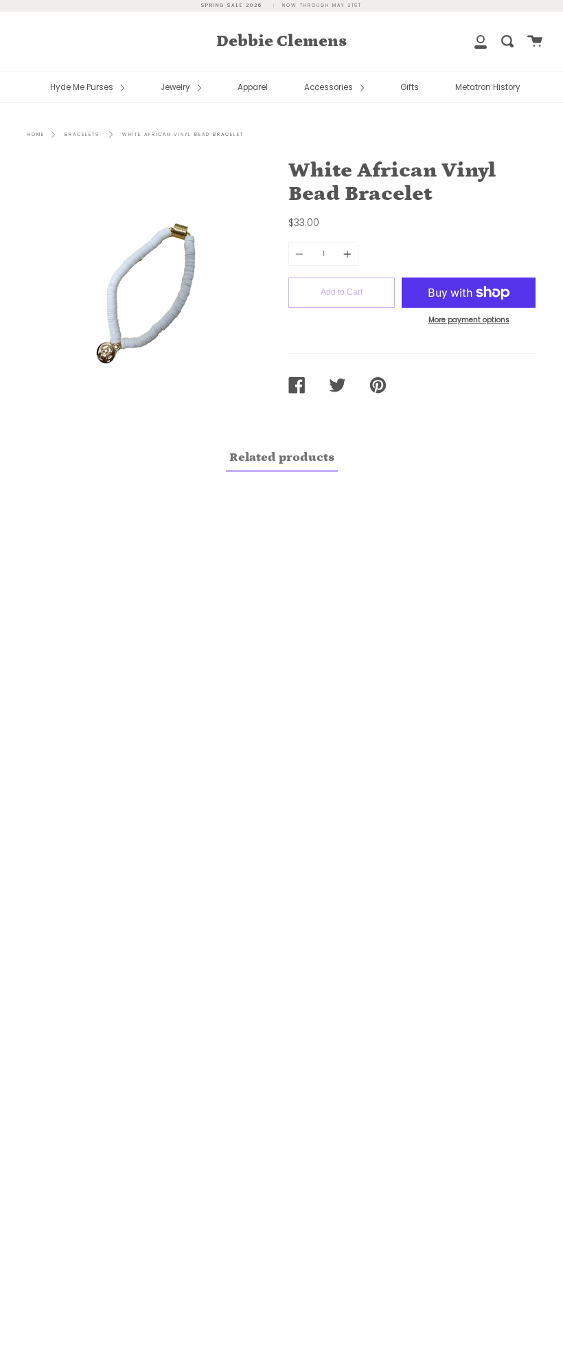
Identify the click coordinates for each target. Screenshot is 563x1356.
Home (36, 134)
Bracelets (82, 134)
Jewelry (176, 87)
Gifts (409, 87)
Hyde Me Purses (82, 87)
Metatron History (487, 87)
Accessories (329, 87)
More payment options (468, 320)
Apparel (253, 87)
